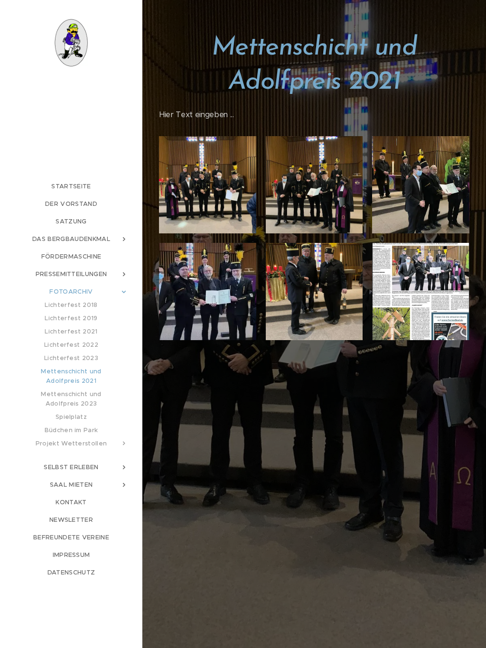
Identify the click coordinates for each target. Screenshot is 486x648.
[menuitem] (71, 186)
